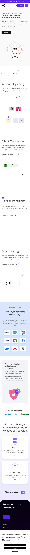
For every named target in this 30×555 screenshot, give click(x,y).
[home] (3, 5)
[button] (26, 5)
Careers (5, 524)
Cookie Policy (6, 530)
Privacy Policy (6, 527)
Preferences (15, 551)
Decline (15, 548)
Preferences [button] (8, 540)
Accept (15, 544)
